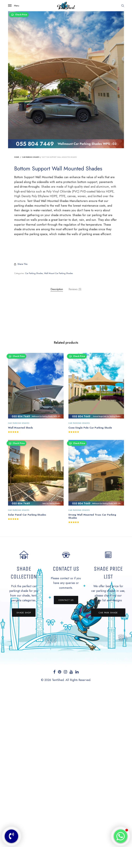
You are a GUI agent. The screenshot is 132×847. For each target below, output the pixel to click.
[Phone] (11, 836)
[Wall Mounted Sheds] (36, 386)
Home (16, 157)
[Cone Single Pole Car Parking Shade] (96, 386)
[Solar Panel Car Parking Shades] (36, 473)
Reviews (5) (75, 289)
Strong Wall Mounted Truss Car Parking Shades (92, 516)
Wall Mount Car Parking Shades (58, 273)
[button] (24, 612)
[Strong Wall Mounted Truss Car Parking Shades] (96, 473)
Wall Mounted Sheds (20, 427)
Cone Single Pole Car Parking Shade (90, 427)
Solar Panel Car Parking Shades (27, 515)
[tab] (57, 289)
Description (57, 289)
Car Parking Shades (30, 157)
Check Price (21, 14)
